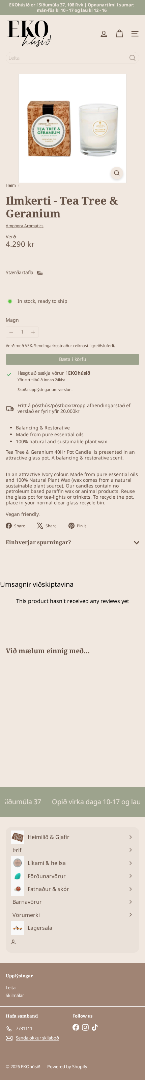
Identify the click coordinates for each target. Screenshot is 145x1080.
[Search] (132, 58)
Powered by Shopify (67, 1066)
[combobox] (72, 58)
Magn (12, 320)
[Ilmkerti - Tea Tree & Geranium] (48, 716)
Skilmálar (15, 995)
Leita (11, 987)
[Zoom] (117, 173)
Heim (11, 185)
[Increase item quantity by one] (33, 332)
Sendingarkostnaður (53, 345)
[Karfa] (119, 34)
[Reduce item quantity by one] (11, 332)
